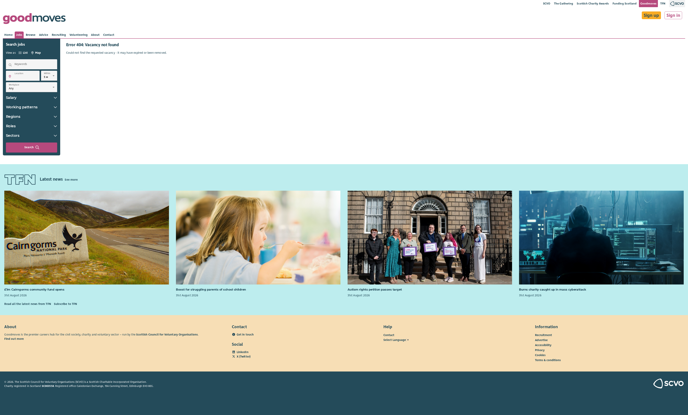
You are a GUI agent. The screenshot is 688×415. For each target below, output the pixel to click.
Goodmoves (648, 3)
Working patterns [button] (22, 107)
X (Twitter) (244, 356)
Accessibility (543, 345)
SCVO (546, 3)
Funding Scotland (625, 3)
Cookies (540, 355)
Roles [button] (11, 126)
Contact (388, 335)
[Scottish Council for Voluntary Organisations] (628, 384)
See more (71, 180)
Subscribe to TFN (65, 304)
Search (29, 147)
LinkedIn (243, 352)
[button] (10, 76)
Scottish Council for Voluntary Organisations (167, 334)
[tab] (8, 35)
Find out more (14, 339)
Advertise (541, 340)
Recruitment (543, 335)
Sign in (673, 15)
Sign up (651, 15)
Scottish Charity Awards (593, 3)
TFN (662, 3)
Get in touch (245, 334)
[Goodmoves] (34, 19)
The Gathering (563, 3)
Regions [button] (13, 116)
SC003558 (48, 386)
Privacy (540, 350)
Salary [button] (11, 97)
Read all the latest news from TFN (27, 304)
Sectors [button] (13, 135)
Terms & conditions (548, 360)
